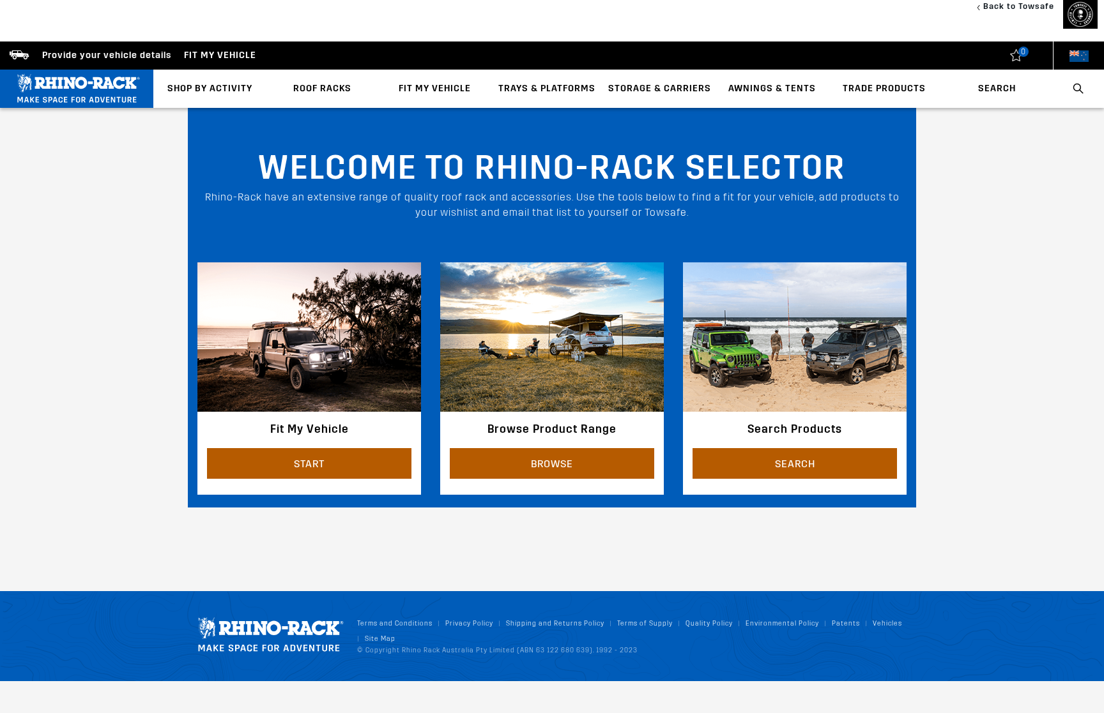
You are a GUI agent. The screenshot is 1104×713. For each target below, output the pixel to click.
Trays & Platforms (546, 88)
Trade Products (884, 88)
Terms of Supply (645, 623)
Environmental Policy (782, 623)
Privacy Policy (469, 623)
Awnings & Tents (772, 88)
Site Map (380, 638)
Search (997, 88)
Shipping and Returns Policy (555, 623)
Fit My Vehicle (435, 88)
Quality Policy (709, 623)
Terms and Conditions (395, 623)
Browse (552, 464)
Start (309, 464)
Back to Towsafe (1018, 6)
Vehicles (887, 623)
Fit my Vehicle (220, 55)
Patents (846, 623)
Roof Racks (322, 88)
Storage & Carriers (659, 88)
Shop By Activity (209, 88)
